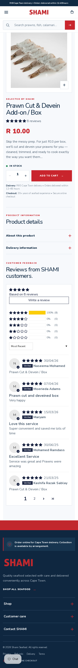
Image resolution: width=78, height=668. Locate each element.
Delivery (31, 654)
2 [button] (34, 498)
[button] (16, 121)
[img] (32, 360)
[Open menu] (6, 12)
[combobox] (38, 25)
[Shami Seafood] (18, 562)
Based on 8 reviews (23, 294)
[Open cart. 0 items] (71, 12)
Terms (42, 654)
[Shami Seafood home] (39, 12)
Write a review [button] (39, 300)
